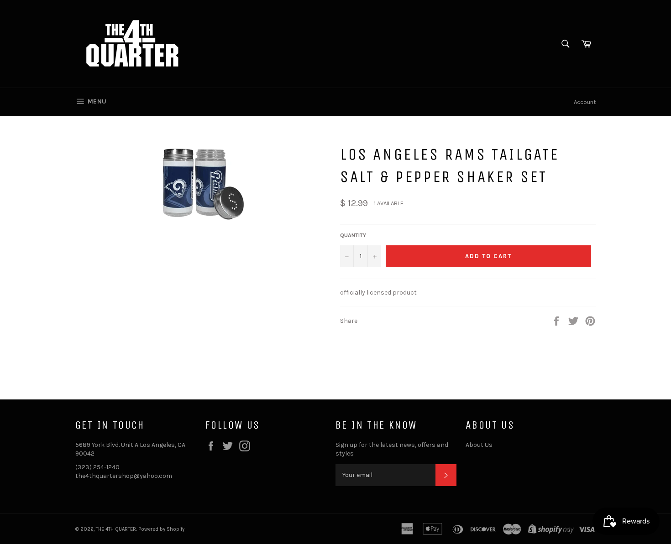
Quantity (353, 235)
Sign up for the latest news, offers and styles (392, 449)
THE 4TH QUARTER (116, 529)
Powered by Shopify (161, 529)
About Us (479, 445)
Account (585, 101)
